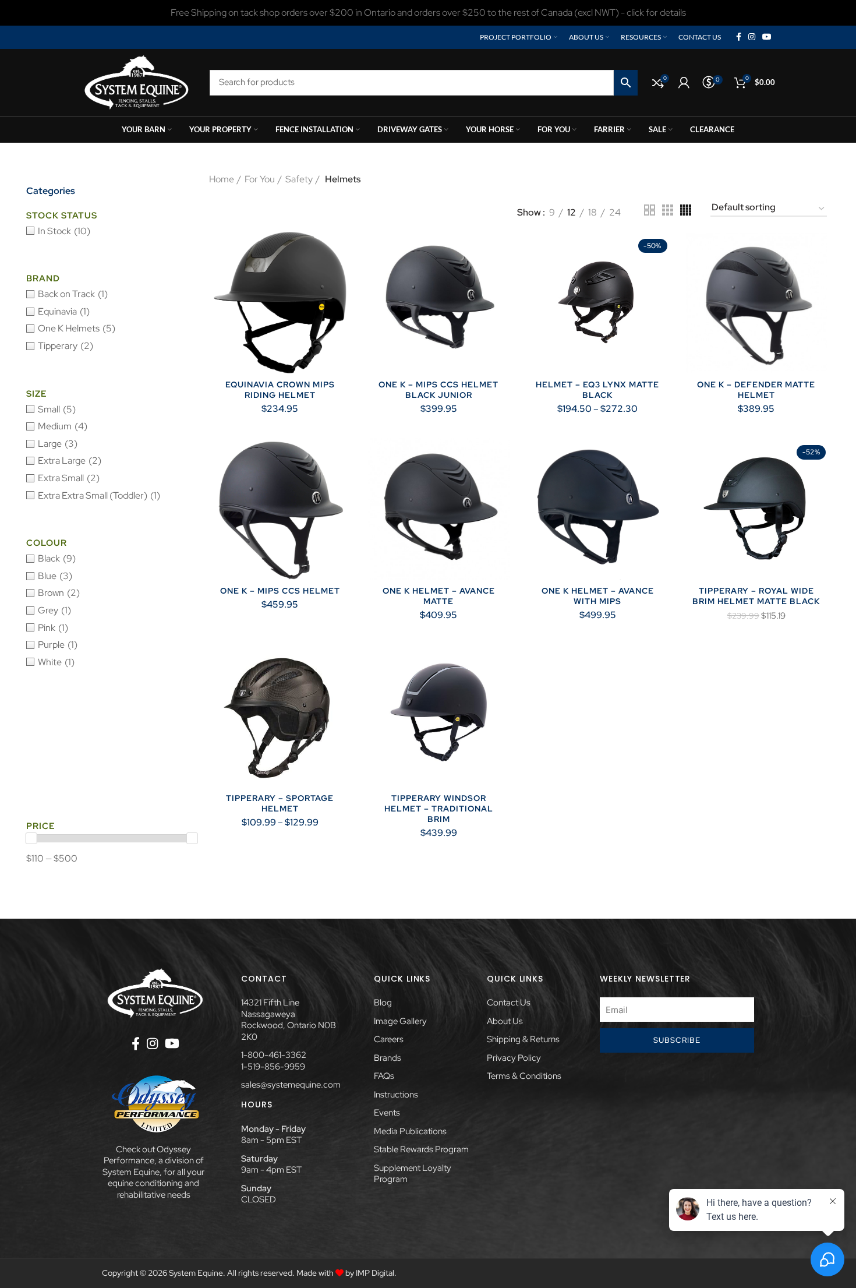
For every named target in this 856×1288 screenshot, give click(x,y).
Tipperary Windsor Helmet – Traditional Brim (438, 808)
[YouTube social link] (767, 37)
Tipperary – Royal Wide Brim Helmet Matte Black (756, 595)
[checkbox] (111, 231)
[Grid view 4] (685, 210)
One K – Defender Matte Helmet (756, 389)
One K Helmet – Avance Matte (439, 595)
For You (260, 179)
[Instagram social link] (752, 37)
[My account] (684, 82)
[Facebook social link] (739, 37)
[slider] (31, 838)
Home (221, 179)
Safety (299, 179)
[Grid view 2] (649, 210)
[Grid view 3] (667, 210)
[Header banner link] (428, 13)
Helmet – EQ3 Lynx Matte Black (597, 389)
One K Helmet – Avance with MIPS (598, 595)
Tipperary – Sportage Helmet (280, 803)
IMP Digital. (376, 1273)
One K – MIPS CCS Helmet (280, 590)
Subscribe (677, 1040)
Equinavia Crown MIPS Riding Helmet (280, 389)
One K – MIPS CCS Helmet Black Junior (438, 389)
